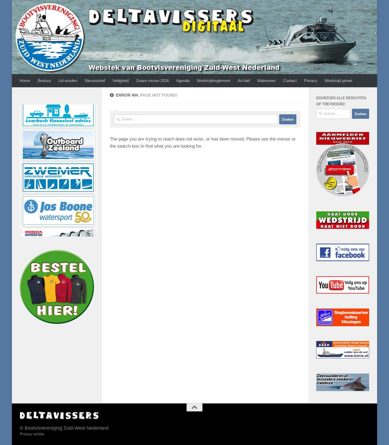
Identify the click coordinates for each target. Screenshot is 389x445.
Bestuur (44, 80)
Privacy (310, 80)
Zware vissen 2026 (152, 80)
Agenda (182, 80)
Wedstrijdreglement (213, 80)
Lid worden (67, 80)
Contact (290, 80)
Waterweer (266, 80)
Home (25, 80)
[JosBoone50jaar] (58, 164)
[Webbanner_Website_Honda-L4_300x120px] (58, 197)
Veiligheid (120, 80)
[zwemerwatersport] (58, 131)
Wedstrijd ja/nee (338, 80)
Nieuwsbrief (95, 80)
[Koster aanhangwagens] (58, 229)
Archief (244, 80)
